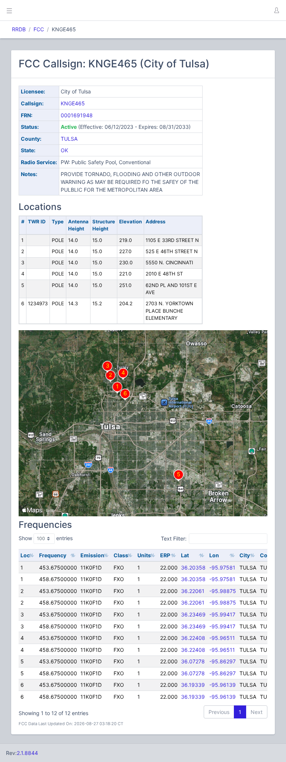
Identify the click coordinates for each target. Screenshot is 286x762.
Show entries (46, 538)
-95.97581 (222, 567)
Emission (92, 555)
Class (121, 555)
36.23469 (193, 614)
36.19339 (193, 685)
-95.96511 (222, 638)
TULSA (69, 138)
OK (64, 150)
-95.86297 (222, 661)
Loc (25, 555)
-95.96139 (222, 685)
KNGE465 (73, 103)
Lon (214, 555)
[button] (276, 10)
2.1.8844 (27, 753)
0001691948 (77, 115)
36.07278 (193, 661)
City (244, 555)
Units (144, 555)
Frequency (52, 555)
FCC (39, 29)
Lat (185, 555)
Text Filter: (174, 538)
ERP (165, 555)
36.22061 (192, 591)
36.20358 (193, 567)
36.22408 (193, 638)
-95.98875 (222, 591)
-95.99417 (222, 614)
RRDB (19, 29)
